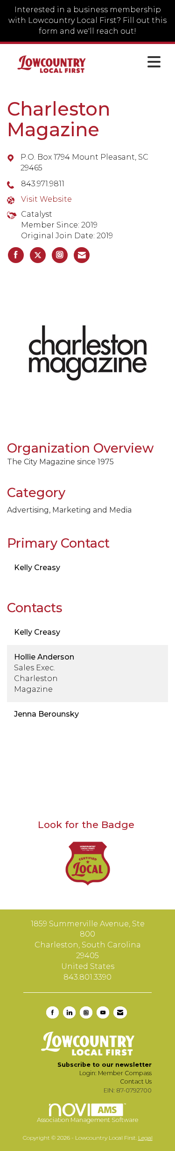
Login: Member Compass (115, 1073)
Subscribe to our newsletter (104, 1064)
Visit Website (46, 199)
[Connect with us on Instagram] (86, 1012)
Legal (145, 1137)
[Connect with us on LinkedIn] (69, 1012)
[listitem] (16, 255)
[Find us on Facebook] (52, 1012)
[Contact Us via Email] (120, 1012)
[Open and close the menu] (131, 62)
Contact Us (136, 1081)
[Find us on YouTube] (103, 1012)
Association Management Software (88, 1119)
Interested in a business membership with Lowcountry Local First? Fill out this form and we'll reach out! (87, 20)
